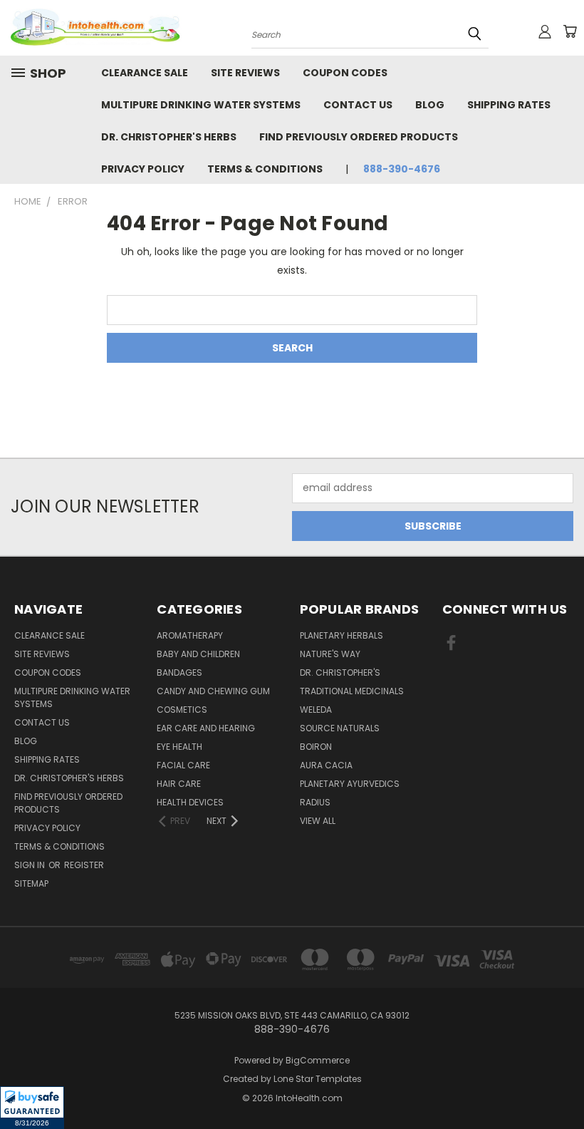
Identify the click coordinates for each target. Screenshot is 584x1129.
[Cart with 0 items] (570, 31)
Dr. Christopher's (340, 672)
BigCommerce (318, 1060)
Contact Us (357, 105)
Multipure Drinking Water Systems (201, 105)
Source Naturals (340, 728)
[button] (32, 1107)
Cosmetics (182, 709)
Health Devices (190, 802)
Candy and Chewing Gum (213, 691)
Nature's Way (330, 654)
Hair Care (179, 784)
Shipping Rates (509, 105)
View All (317, 821)
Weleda (316, 709)
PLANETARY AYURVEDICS (350, 784)
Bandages (179, 672)
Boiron (316, 747)
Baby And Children (198, 654)
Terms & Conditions (265, 169)
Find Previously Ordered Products (358, 137)
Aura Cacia (326, 765)
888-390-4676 (401, 169)
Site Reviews (245, 73)
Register (84, 865)
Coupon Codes (345, 73)
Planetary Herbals (341, 635)
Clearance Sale (144, 73)
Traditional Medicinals (352, 691)
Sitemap (31, 883)
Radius (315, 802)
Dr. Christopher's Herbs (168, 137)
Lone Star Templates (317, 1079)
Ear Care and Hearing (206, 728)
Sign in (30, 865)
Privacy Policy (142, 169)
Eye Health (179, 747)
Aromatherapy (190, 635)
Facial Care (183, 765)
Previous (562, 1084)
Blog (429, 105)
